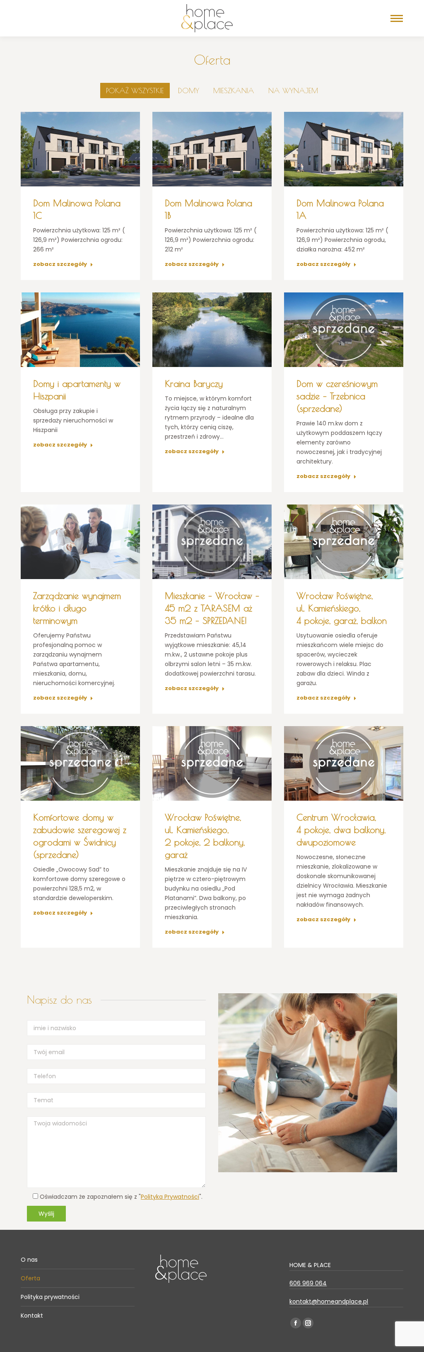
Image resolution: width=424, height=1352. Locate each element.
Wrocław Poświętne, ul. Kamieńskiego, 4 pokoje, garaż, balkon (341, 608)
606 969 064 (308, 1283)
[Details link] (80, 149)
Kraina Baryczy (194, 383)
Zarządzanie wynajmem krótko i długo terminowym (77, 608)
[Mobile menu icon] (396, 18)
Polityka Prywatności (170, 1197)
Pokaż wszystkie (135, 90)
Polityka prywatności (50, 1297)
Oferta (30, 1278)
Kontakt (32, 1315)
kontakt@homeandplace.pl (328, 1301)
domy (188, 90)
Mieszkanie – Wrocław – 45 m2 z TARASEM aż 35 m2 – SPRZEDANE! (212, 608)
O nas (29, 1259)
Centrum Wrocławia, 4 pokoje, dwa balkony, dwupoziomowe (340, 829)
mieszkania (233, 90)
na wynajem (293, 90)
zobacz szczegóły (60, 264)
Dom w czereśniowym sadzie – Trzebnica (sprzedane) (337, 396)
